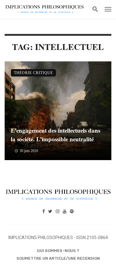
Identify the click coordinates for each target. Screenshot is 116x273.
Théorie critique (33, 73)
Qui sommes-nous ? (58, 250)
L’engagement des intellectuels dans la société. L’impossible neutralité (55, 134)
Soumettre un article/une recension (58, 258)
